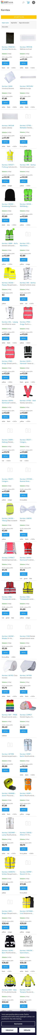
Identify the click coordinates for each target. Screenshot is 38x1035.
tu (20, 1019)
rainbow (4, 736)
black (3, 68)
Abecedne (5, 27)
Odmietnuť (9, 1030)
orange (10, 186)
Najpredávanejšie (24, 23)
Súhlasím (27, 1030)
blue (30, 579)
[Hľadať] (23, 2)
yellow (4, 186)
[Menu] (34, 2)
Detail (6, 63)
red (8, 68)
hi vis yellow (23, 146)
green (27, 382)
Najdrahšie (14, 23)
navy (8, 225)
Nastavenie (18, 1024)
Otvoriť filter (19, 17)
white (21, 68)
